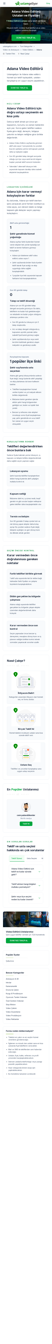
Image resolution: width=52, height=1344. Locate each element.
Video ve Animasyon (11, 50)
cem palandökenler (26, 815)
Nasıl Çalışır (25, 54)
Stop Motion (11, 1004)
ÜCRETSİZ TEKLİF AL (26, 38)
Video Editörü (27, 50)
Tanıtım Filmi (10, 54)
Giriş (48, 3)
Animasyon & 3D (12, 979)
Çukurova (10, 961)
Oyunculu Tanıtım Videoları (16, 997)
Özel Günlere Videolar (15, 1001)
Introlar (8, 983)
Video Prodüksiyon (13, 1015)
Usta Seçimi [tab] (32, 858)
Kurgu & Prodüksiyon (14, 993)
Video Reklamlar (12, 1019)
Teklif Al (26, 824)
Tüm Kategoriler (26, 46)
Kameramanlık (11, 986)
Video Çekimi (11, 1008)
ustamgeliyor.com (10, 46)
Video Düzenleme (13, 1012)
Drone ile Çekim (12, 990)
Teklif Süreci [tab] (16, 858)
